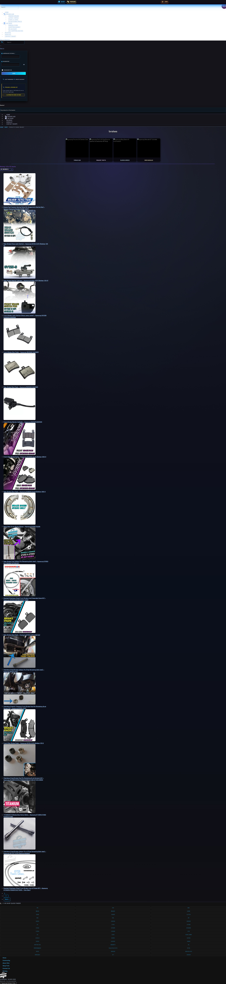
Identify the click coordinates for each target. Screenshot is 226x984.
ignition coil (37, 944)
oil (188, 944)
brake (37, 911)
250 (113, 907)
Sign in (2, 40)
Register (7, 40)
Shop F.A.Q (6, 966)
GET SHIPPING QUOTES (15, 31)
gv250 (37, 941)
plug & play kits (113, 948)
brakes (113, 911)
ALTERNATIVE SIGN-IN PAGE (14, 95)
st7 (113, 954)
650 (189, 907)
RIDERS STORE (13, 25)
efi (188, 917)
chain (37, 914)
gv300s (113, 941)
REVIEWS (8, 33)
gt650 (37, 931)
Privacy (5, 971)
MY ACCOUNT (12, 29)
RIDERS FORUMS (13, 16)
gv (37, 934)
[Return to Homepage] (3, 975)
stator (189, 954)
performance (37, 948)
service (113, 951)
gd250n (113, 921)
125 (37, 907)
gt (37, 924)
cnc (37, 917)
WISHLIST (8, 34)
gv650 (188, 941)
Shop (6, 127)
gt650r (113, 931)
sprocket (37, 954)
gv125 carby (188, 934)
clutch (189, 914)
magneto (113, 944)
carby (188, 911)
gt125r (188, 924)
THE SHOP (8, 23)
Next (6, 899)
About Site (6, 963)
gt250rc (188, 928)
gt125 (113, 924)
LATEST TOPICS (13, 18)
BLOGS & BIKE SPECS (15, 21)
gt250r (113, 928)
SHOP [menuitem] (63, 2)
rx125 (37, 951)
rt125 (188, 948)
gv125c (113, 938)
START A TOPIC (13, 20)
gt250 (37, 928)
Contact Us (6, 968)
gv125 (113, 934)
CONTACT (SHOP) (10, 36)
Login (13, 73)
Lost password (9, 79)
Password (6, 61)
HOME (7, 12)
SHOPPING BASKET (14, 27)
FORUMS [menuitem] (73, 2)
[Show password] (24, 64)
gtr (189, 931)
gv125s (188, 938)
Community (6, 960)
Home (1, 127)
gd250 (37, 921)
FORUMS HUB (9, 14)
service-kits (188, 951)
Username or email (8, 53)
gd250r (189, 921)
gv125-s (37, 938)
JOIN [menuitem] (166, 2)
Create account (19, 79)
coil (113, 917)
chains (113, 914)
